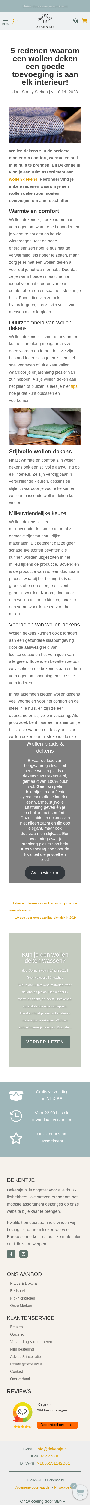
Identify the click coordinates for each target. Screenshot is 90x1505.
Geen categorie (37, 977)
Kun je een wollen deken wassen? (45, 957)
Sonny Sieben (35, 92)
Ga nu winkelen (45, 872)
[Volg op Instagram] (23, 1254)
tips (74, 386)
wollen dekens (23, 179)
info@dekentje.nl (52, 1449)
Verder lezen (45, 1042)
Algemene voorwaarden (33, 1487)
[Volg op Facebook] (11, 1254)
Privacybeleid (64, 1487)
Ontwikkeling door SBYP (42, 1501)
